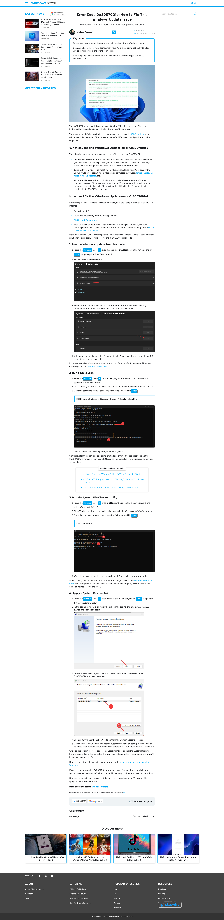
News (116, 889)
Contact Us (29, 894)
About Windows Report (34, 889)
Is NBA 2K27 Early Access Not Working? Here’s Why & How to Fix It (90, 858)
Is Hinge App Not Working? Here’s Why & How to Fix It (111, 474)
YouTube (52, 876)
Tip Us (27, 898)
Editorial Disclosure (78, 894)
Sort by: (136, 816)
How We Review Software (80, 903)
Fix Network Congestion (85, 220)
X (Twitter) (46, 876)
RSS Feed (162, 889)
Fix (114, 32)
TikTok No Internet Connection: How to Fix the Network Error (178, 858)
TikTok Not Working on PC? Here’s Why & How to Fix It (111, 487)
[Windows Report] (43, 3)
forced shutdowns (144, 173)
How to (117, 898)
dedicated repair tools (97, 366)
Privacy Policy (164, 898)
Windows (117, 908)
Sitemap (161, 894)
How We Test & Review (79, 898)
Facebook (39, 876)
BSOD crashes (137, 134)
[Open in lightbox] (114, 282)
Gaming (117, 903)
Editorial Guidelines (78, 889)
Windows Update (100, 787)
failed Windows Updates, (85, 176)
